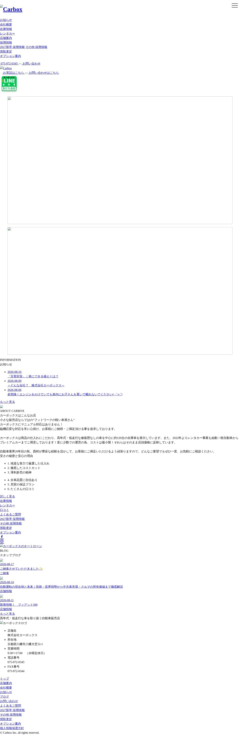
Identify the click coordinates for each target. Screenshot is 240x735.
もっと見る (7, 401)
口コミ (4, 510)
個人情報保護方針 (12, 728)
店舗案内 (6, 38)
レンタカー (7, 33)
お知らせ (6, 20)
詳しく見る (7, 496)
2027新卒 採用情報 (12, 47)
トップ (4, 678)
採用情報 (6, 42)
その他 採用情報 (36, 47)
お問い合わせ (9, 701)
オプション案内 (10, 56)
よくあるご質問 (10, 514)
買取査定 (6, 51)
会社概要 (6, 24)
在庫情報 (6, 29)
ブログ (4, 696)
